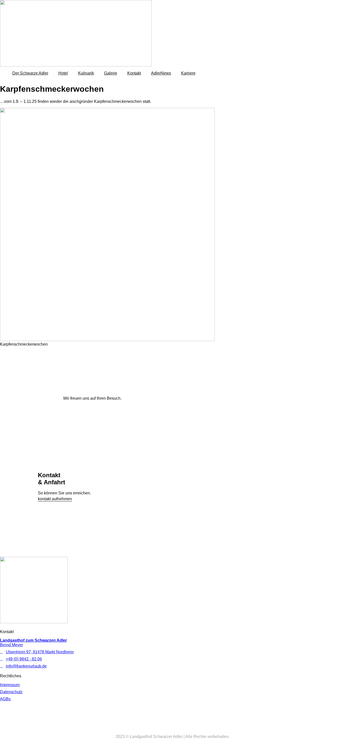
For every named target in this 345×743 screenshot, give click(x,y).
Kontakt (134, 73)
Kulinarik (86, 73)
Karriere (188, 73)
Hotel (63, 73)
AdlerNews (161, 73)
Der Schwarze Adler (30, 73)
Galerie (110, 73)
